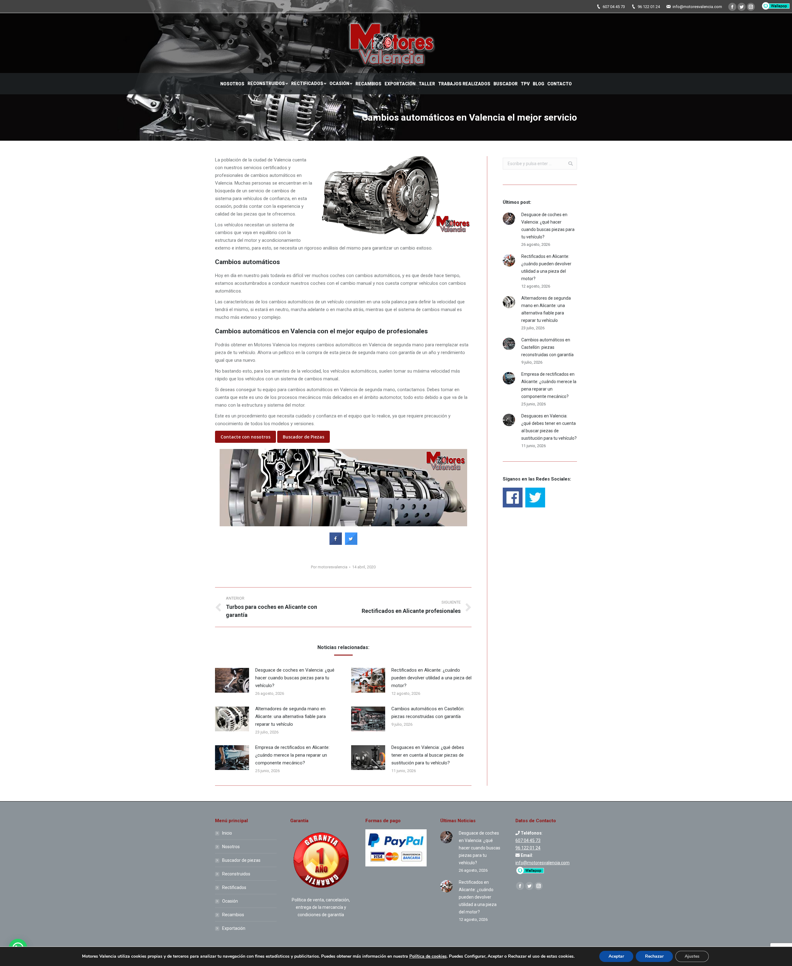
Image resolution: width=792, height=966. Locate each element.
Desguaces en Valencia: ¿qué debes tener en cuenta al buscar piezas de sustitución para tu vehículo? (427, 755)
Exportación (233, 928)
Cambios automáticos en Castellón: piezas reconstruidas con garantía (427, 712)
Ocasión (230, 901)
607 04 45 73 (614, 6)
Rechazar (654, 956)
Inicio (227, 833)
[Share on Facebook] (335, 543)
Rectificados (234, 887)
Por (329, 567)
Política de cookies (428, 956)
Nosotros (231, 846)
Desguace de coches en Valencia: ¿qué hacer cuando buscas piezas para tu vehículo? (294, 677)
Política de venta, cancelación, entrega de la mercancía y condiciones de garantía (321, 907)
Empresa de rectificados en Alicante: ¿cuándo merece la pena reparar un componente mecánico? (292, 755)
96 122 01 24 (649, 6)
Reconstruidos (236, 873)
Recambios (233, 914)
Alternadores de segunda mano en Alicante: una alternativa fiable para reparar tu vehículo (290, 716)
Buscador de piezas (241, 860)
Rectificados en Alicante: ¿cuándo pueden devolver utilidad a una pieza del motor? (431, 677)
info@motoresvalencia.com (697, 6)
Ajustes (692, 956)
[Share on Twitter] (351, 543)
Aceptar (616, 956)
